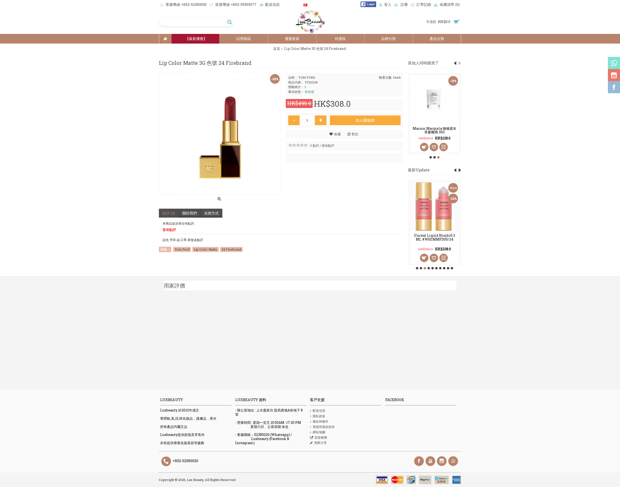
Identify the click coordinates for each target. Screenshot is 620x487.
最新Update (419, 169)
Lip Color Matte (205, 249)
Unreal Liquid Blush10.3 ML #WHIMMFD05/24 (434, 237)
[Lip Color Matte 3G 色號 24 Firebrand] (220, 134)
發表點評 (328, 145)
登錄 (172, 239)
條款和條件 (320, 421)
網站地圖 (319, 432)
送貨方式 (211, 213)
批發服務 (321, 437)
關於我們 (189, 213)
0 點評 (314, 145)
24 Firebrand (231, 249)
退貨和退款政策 (324, 427)
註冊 (183, 239)
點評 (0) (169, 213)
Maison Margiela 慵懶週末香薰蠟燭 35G (434, 130)
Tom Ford (182, 249)
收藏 (337, 134)
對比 (355, 134)
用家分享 (320, 443)
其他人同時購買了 (423, 62)
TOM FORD (306, 77)
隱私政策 (319, 416)
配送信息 (319, 410)
